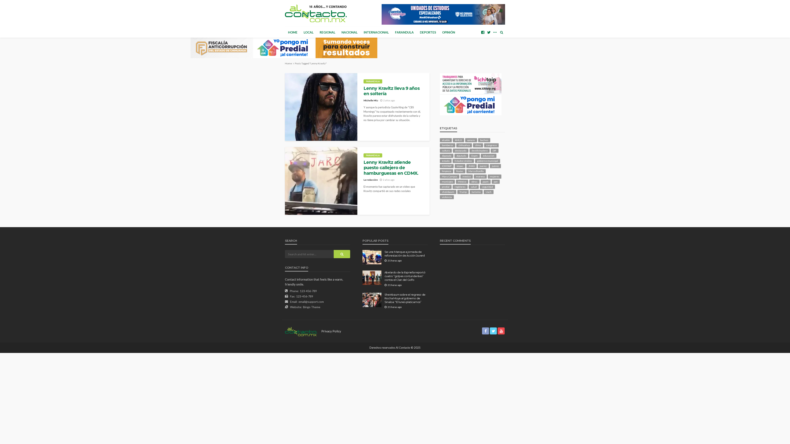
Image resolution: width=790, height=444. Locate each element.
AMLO (458, 140)
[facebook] (483, 32)
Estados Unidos (463, 160)
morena (480, 176)
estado (446, 160)
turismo (476, 191)
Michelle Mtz (371, 100)
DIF (494, 150)
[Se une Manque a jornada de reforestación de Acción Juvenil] (371, 257)
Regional (327, 32)
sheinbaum (448, 191)
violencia (447, 197)
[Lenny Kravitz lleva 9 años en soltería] (321, 107)
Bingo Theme (311, 307)
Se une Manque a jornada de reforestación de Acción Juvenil (405, 253)
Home (292, 32)
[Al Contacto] (316, 13)
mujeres (494, 176)
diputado (461, 155)
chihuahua (464, 145)
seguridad (487, 186)
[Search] (501, 32)
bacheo (484, 140)
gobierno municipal (487, 160)
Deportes (428, 32)
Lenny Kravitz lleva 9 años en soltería (392, 91)
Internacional (376, 32)
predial (446, 186)
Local (309, 32)
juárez (495, 166)
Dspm (474, 155)
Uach (488, 191)
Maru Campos (449, 176)
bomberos (447, 145)
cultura (446, 150)
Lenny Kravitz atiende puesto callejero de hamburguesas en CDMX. (391, 168)
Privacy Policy (331, 331)
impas (460, 166)
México (462, 181)
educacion (488, 155)
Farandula (404, 32)
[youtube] (501, 330)
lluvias (459, 171)
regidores (460, 186)
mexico (466, 176)
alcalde (446, 140)
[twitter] (489, 32)
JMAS (471, 166)
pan (496, 181)
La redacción (371, 179)
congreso (491, 145)
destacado (460, 150)
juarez (483, 166)
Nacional (350, 32)
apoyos (471, 140)
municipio (447, 181)
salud (474, 186)
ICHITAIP (447, 166)
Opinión (448, 32)
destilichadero (480, 150)
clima (478, 145)
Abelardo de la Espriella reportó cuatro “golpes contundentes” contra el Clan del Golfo (405, 276)
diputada (446, 155)
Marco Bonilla (476, 171)
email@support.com (311, 301)
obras (474, 181)
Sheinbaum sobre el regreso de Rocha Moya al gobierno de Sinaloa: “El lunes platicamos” (405, 298)
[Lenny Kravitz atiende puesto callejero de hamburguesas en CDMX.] (321, 181)
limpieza (446, 171)
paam (486, 181)
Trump (463, 191)
